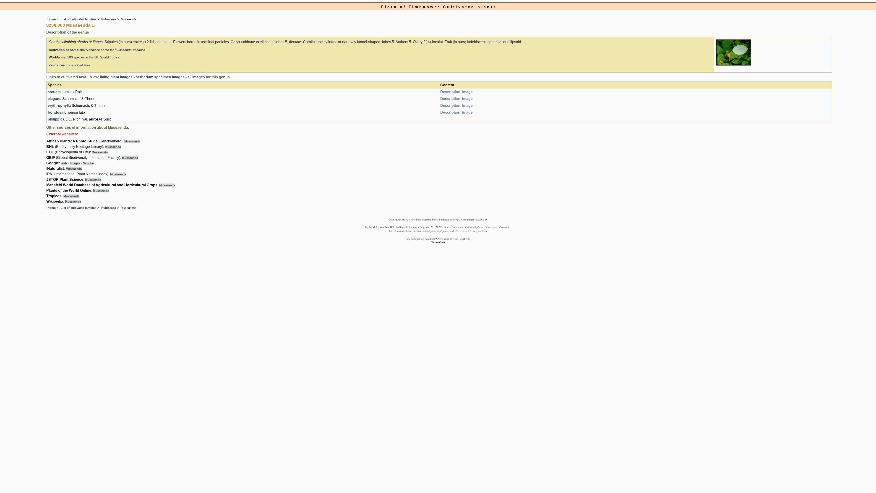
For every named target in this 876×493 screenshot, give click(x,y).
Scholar (88, 163)
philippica (56, 119)
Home (51, 19)
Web (64, 163)
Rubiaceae (108, 19)
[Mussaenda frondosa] (733, 52)
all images (196, 77)
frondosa (55, 112)
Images (75, 163)
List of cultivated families (78, 19)
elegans (54, 99)
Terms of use (438, 242)
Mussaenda (132, 141)
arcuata (54, 92)
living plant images (116, 77)
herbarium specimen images (160, 77)
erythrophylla (59, 106)
